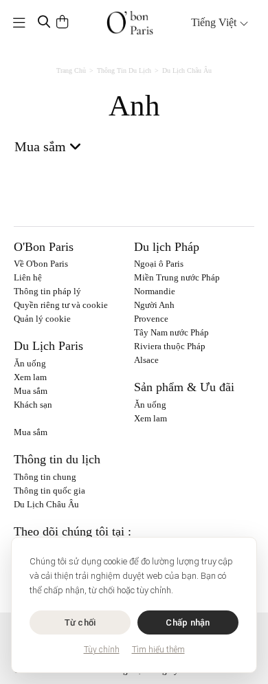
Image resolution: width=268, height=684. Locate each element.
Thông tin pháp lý (47, 291)
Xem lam (30, 377)
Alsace (146, 360)
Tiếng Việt (215, 22)
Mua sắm (30, 391)
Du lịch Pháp (166, 247)
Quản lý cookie (42, 318)
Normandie (154, 291)
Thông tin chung (45, 477)
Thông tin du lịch (124, 70)
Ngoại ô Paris (158, 263)
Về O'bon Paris (41, 263)
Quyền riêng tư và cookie (61, 305)
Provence (151, 318)
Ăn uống (30, 363)
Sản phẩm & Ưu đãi (184, 387)
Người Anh (154, 305)
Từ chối (80, 622)
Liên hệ (28, 277)
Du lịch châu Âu (187, 70)
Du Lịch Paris (48, 346)
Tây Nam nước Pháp (171, 332)
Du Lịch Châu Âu (46, 504)
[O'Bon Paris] (130, 22)
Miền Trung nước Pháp (177, 277)
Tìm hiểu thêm (158, 649)
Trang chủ (71, 70)
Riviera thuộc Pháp (169, 346)
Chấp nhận (188, 622)
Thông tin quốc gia (49, 490)
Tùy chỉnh (102, 649)
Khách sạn (33, 404)
